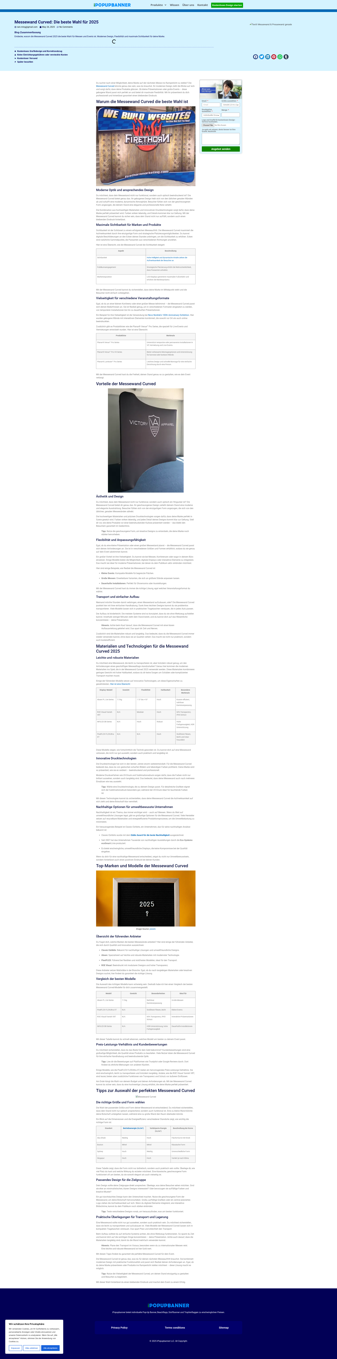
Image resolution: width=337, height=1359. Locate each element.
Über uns (188, 5)
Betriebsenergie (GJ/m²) (133, 1128)
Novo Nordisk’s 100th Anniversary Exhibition (168, 315)
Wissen (174, 5)
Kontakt (202, 5)
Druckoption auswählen (207, 110)
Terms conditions (175, 1327)
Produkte (157, 5)
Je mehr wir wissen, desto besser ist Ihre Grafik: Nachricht (219, 130)
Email (204, 101)
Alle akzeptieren (50, 1348)
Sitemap (224, 1327)
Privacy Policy (119, 1327)
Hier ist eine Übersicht (120, 684)
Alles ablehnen (31, 1348)
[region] (34, 1337)
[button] (255, 56)
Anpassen (15, 1348)
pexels (153, 929)
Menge (225, 110)
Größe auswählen (229, 101)
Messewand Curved (105, 86)
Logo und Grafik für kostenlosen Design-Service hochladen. (219, 121)
